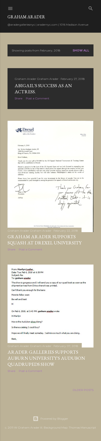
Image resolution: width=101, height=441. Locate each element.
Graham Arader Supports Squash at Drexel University (45, 240)
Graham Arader (26, 17)
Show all (81, 50)
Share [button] (18, 98)
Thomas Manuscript (82, 427)
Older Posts (83, 390)
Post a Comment (37, 98)
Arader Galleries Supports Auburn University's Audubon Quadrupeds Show (46, 358)
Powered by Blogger (54, 418)
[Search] (90, 7)
